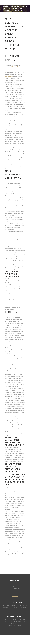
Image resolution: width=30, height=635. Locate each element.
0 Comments (14, 66)
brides (8, 66)
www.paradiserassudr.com (15, 609)
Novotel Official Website (15, 625)
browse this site (9, 76)
